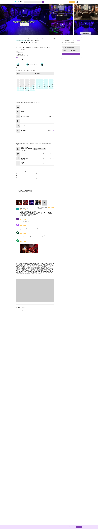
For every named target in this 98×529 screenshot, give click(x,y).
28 (28, 88)
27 (25, 88)
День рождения (37, 38)
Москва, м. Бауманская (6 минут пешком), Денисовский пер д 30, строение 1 (34, 47)
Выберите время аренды (37, 149)
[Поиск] (43, 2)
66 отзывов (25, 44)
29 (39, 88)
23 (33, 86)
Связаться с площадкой (22, 57)
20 (52, 84)
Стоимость (71, 54)
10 (44, 82)
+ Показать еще (23, 254)
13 (52, 82)
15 (39, 84)
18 (47, 84)
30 (33, 88)
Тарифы (78, 40)
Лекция (48, 38)
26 (23, 88)
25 (20, 88)
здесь (40, 526)
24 (18, 88)
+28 (44, 202)
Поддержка (20, 54)
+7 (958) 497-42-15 (21, 49)
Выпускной (25, 38)
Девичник (30, 38)
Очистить (35, 92)
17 (44, 84)
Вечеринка (19, 38)
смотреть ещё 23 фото (86, 33)
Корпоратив (43, 38)
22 (39, 86)
